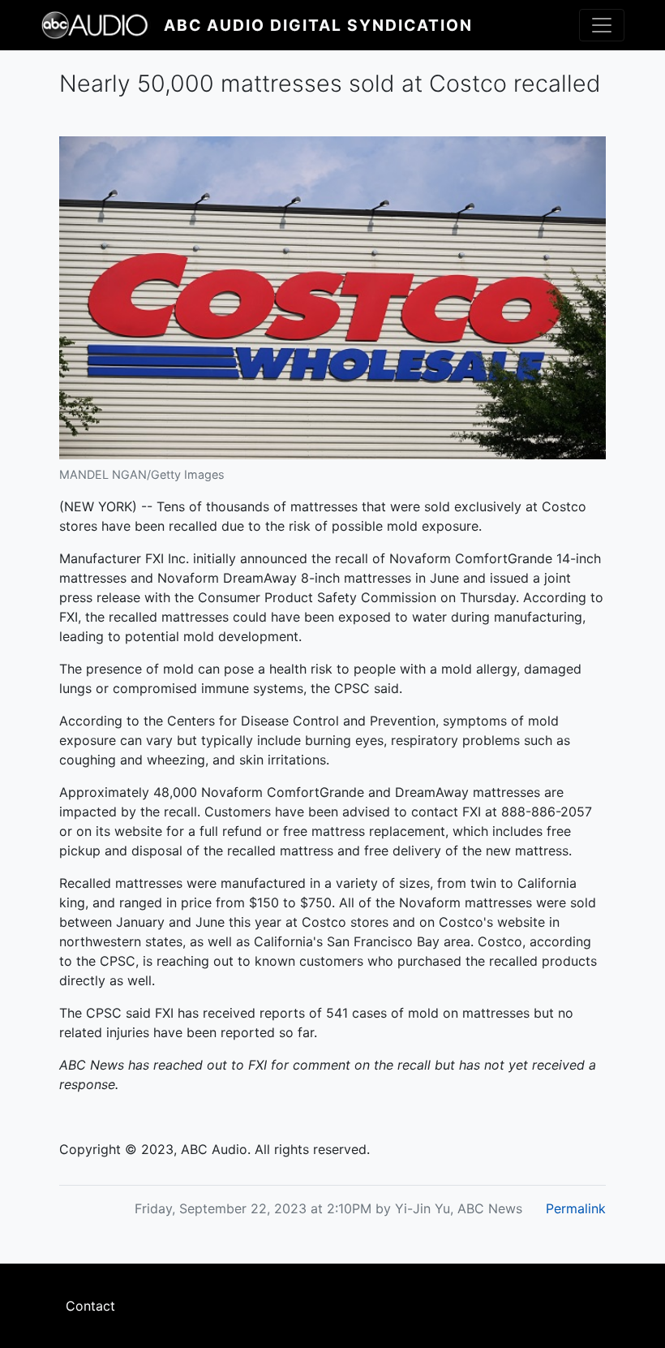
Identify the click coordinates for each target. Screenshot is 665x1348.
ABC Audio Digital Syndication (318, 25)
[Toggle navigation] (601, 25)
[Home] (102, 25)
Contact (90, 1306)
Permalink (576, 1208)
